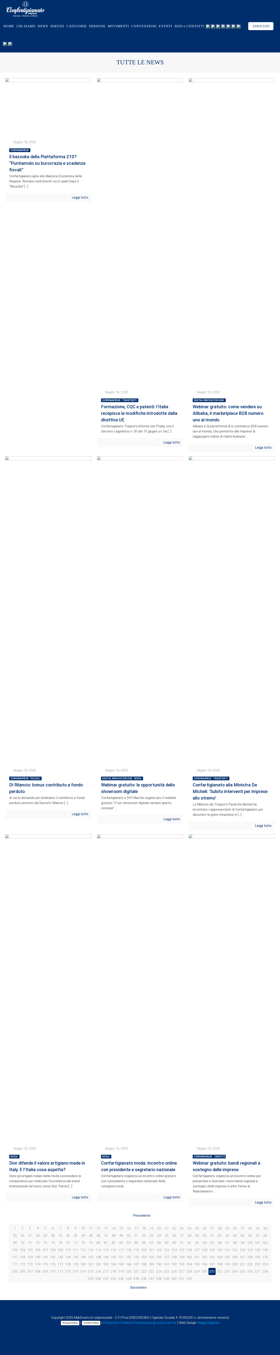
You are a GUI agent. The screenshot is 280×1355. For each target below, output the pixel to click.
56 (174, 1236)
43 (75, 1236)
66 (250, 1236)
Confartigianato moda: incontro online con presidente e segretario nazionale (139, 1163)
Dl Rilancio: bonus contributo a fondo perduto (46, 785)
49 (121, 1236)
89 (166, 1243)
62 (220, 1236)
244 (128, 1279)
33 (258, 1228)
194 (189, 1264)
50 (129, 1236)
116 (113, 1250)
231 (212, 1271)
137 (15, 1257)
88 (159, 1243)
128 (204, 1250)
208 (37, 1271)
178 (68, 1264)
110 (68, 1250)
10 (83, 1228)
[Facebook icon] (128, 1330)
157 (166, 1257)
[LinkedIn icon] (141, 1330)
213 (75, 1271)
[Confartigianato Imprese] (25, 8)
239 (90, 1279)
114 (98, 1250)
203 (257, 1264)
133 (242, 1250)
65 (242, 1236)
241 (106, 1279)
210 (53, 1271)
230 (204, 1271)
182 (98, 1264)
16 (129, 1228)
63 (227, 1236)
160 (189, 1257)
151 (121, 1257)
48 (113, 1236)
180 (83, 1264)
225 (166, 1271)
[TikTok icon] (154, 1330)
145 (75, 1257)
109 (60, 1250)
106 (37, 1250)
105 (30, 1250)
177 (60, 1264)
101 (257, 1243)
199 (227, 1264)
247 (151, 1279)
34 (265, 1228)
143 (60, 1257)
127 (197, 1250)
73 (45, 1243)
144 (68, 1257)
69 (15, 1243)
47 (106, 1236)
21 (166, 1228)
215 (90, 1271)
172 (22, 1264)
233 (227, 1271)
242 (113, 1279)
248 (159, 1279)
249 (166, 1279)
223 (151, 1271)
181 (90, 1264)
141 (45, 1257)
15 (121, 1228)
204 (265, 1264)
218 (113, 1271)
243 (121, 1279)
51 (136, 1236)
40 (53, 1236)
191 (166, 1264)
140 (37, 1257)
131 (227, 1250)
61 (212, 1236)
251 (181, 1279)
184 (113, 1264)
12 (98, 1228)
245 (136, 1279)
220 (128, 1271)
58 (189, 1236)
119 (136, 1250)
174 (37, 1264)
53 (151, 1236)
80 (98, 1243)
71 (30, 1243)
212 (68, 1271)
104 (22, 1250)
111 (75, 1250)
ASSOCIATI (260, 26)
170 (265, 1257)
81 (106, 1243)
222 (144, 1271)
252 (189, 1279)
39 (45, 1236)
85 (136, 1243)
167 (242, 1257)
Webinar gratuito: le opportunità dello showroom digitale (138, 785)
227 (181, 1271)
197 (212, 1264)
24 (189, 1228)
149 (106, 1257)
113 (90, 1250)
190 (159, 1264)
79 (91, 1243)
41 (60, 1236)
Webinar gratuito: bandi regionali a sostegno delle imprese (226, 1163)
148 (98, 1257)
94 (204, 1243)
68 (265, 1236)
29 (227, 1228)
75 (60, 1243)
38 (38, 1236)
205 (15, 1271)
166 (235, 1257)
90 (174, 1243)
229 (197, 1271)
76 (68, 1243)
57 (182, 1236)
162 (204, 1257)
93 (197, 1243)
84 (129, 1243)
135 (257, 1250)
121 (151, 1250)
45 (91, 1236)
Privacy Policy (70, 1322)
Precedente (141, 1215)
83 (121, 1243)
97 (227, 1243)
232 (219, 1271)
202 (250, 1264)
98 (235, 1243)
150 (113, 1257)
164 (219, 1257)
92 (189, 1243)
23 (182, 1228)
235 (242, 1271)
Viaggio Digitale (208, 1323)
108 (53, 1250)
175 (45, 1264)
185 (121, 1264)
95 (212, 1243)
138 (22, 1257)
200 (235, 1264)
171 (15, 1264)
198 (219, 1264)
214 (83, 1271)
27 (212, 1228)
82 (113, 1243)
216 (98, 1271)
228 (189, 1271)
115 (106, 1250)
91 (182, 1243)
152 (128, 1257)
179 (75, 1264)
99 (242, 1243)
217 (106, 1271)
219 (121, 1271)
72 (38, 1243)
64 (235, 1236)
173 (30, 1264)
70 (22, 1243)
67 (258, 1236)
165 (227, 1257)
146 (83, 1257)
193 (181, 1264)
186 (128, 1264)
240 (98, 1279)
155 (151, 1257)
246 (144, 1279)
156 (159, 1257)
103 (15, 1250)
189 (151, 1264)
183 (106, 1264)
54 (159, 1236)
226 (174, 1271)
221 (136, 1271)
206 (22, 1271)
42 (68, 1236)
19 (151, 1228)
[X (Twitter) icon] (132, 1330)
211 (60, 1271)
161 (197, 1257)
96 (220, 1243)
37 (30, 1236)
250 (174, 1279)
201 (242, 1264)
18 (144, 1228)
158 (174, 1257)
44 (83, 1236)
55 (166, 1236)
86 (144, 1243)
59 (197, 1236)
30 (235, 1228)
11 (91, 1228)
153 (136, 1257)
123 (166, 1250)
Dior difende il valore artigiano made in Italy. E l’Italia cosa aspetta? (47, 1163)
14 (113, 1228)
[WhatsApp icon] (124, 1330)
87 (151, 1243)
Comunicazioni (143, 1323)
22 (174, 1228)
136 (265, 1250)
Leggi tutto (80, 197)
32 (250, 1228)
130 (219, 1250)
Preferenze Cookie (116, 1323)
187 (136, 1264)
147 (90, 1257)
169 (257, 1257)
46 (98, 1236)
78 (83, 1243)
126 (189, 1250)
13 (106, 1228)
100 (250, 1243)
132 (235, 1250)
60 (204, 1236)
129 (212, 1250)
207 (30, 1271)
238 (265, 1271)
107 (45, 1250)
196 (204, 1264)
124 (174, 1250)
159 (181, 1257)
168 (250, 1257)
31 (242, 1228)
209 (45, 1271)
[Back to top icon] (140, 1308)
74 (53, 1243)
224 (159, 1271)
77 (75, 1243)
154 (144, 1257)
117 (121, 1250)
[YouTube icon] (137, 1330)
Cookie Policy (91, 1322)
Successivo (138, 1287)
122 (159, 1250)
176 (53, 1264)
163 (212, 1257)
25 (197, 1228)
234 (235, 1271)
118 (128, 1250)
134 (250, 1250)
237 (257, 1271)
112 (83, 1250)
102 (265, 1243)
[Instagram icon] (145, 1330)
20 (159, 1228)
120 (144, 1250)
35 (15, 1236)
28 (220, 1228)
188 (144, 1264)
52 (144, 1236)
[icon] (150, 1330)
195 (197, 1264)
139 (30, 1257)
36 (22, 1236)
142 (53, 1257)
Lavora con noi (166, 1323)
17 (136, 1228)
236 (250, 1271)
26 (204, 1228)
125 (181, 1250)
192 (174, 1264)
